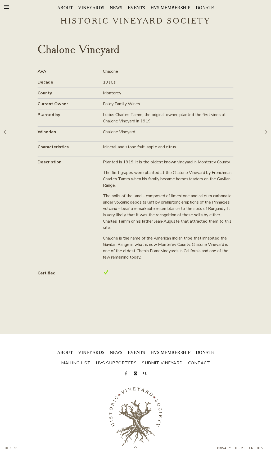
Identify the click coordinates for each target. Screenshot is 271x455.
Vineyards (91, 7)
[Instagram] (135, 373)
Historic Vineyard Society (136, 21)
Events (136, 7)
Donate (205, 7)
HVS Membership (171, 7)
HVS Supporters (116, 363)
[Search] (145, 373)
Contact (199, 363)
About (65, 7)
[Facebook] (126, 373)
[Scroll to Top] (135, 447)
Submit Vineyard (162, 363)
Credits (256, 448)
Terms (240, 448)
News (116, 7)
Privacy (224, 448)
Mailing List (76, 363)
